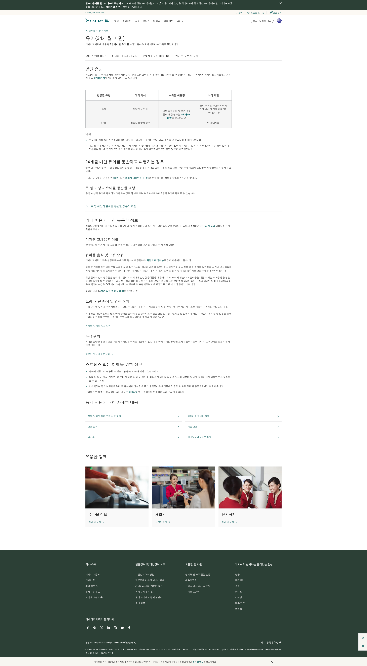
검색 (240, 12)
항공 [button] (116, 21)
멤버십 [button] (180, 21)
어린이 (116, 178)
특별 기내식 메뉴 (155, 260)
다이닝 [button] (156, 21)
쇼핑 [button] (137, 21)
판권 (87, 642)
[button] (96, 522)
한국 (268, 642)
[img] (281, 3)
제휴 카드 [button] (168, 21)
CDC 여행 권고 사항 (111, 291)
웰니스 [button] (146, 21)
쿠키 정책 (196, 662)
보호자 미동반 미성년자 (137, 178)
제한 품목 (210, 226)
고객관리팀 (99, 78)
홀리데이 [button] (126, 21)
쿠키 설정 (140, 603)
